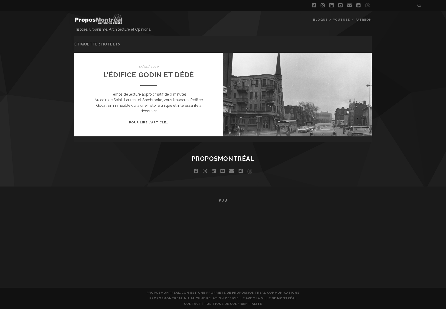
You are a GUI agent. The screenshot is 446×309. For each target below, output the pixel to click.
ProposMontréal (223, 158)
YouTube (341, 19)
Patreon (363, 19)
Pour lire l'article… (148, 122)
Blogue (320, 19)
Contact (192, 304)
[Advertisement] (223, 238)
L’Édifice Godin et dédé (148, 75)
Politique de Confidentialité (233, 304)
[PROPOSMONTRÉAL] (98, 22)
